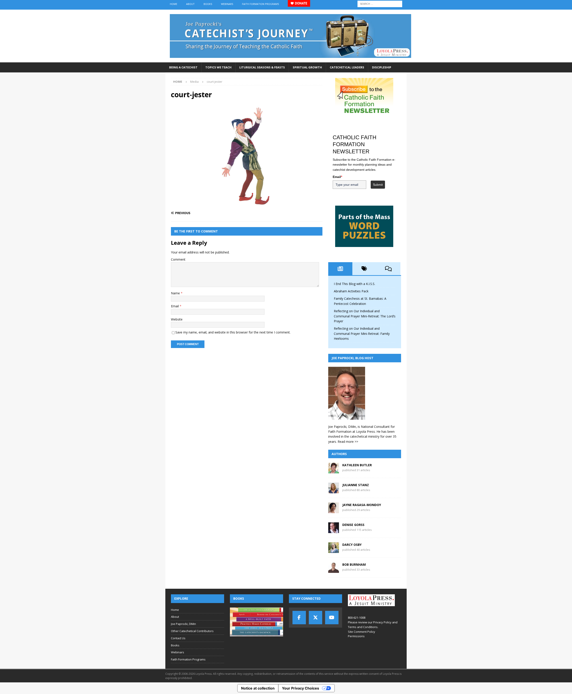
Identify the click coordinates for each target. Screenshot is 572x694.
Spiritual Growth (307, 67)
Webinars (227, 4)
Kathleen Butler (357, 465)
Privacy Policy (382, 622)
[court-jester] (246, 204)
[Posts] (340, 268)
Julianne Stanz (355, 485)
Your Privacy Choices (300, 688)
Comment (178, 259)
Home (173, 4)
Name (176, 293)
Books (208, 4)
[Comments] (388, 268)
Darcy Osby (352, 544)
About (190, 4)
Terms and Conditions (363, 627)
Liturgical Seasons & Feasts (262, 67)
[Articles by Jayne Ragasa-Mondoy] (333, 510)
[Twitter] (315, 617)
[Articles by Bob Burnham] (333, 570)
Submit (378, 184)
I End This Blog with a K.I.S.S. (354, 284)
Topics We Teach (218, 67)
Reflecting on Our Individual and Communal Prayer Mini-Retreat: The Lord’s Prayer (364, 316)
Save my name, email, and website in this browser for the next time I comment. (232, 332)
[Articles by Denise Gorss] (333, 530)
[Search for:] (380, 3)
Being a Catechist (183, 67)
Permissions (356, 636)
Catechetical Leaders (347, 67)
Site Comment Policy (361, 632)
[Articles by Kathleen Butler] (333, 471)
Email (175, 306)
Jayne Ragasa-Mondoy (361, 505)
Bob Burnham (354, 564)
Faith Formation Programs (260, 4)
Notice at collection (258, 688)
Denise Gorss (353, 525)
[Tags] (364, 268)
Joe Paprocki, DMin (183, 624)
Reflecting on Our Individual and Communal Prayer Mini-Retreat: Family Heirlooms (362, 333)
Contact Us (178, 638)
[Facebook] (299, 617)
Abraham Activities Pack (351, 291)
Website (177, 319)
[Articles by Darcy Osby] (333, 550)
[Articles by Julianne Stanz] (333, 491)
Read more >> (348, 441)
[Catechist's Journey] (290, 60)
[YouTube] (332, 617)
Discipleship (381, 67)
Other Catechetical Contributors (192, 631)
